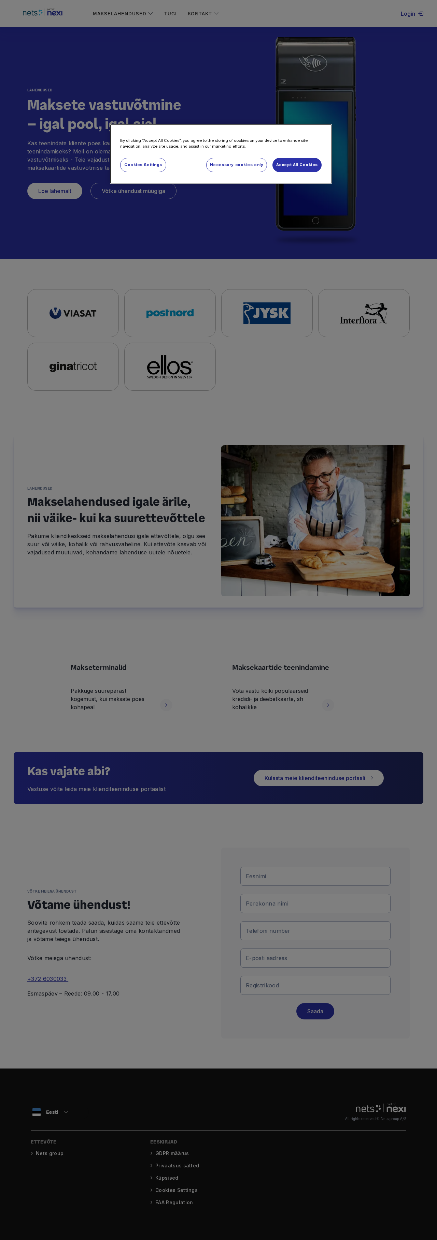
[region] (221, 154)
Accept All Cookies (297, 164)
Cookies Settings (143, 164)
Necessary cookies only (237, 164)
